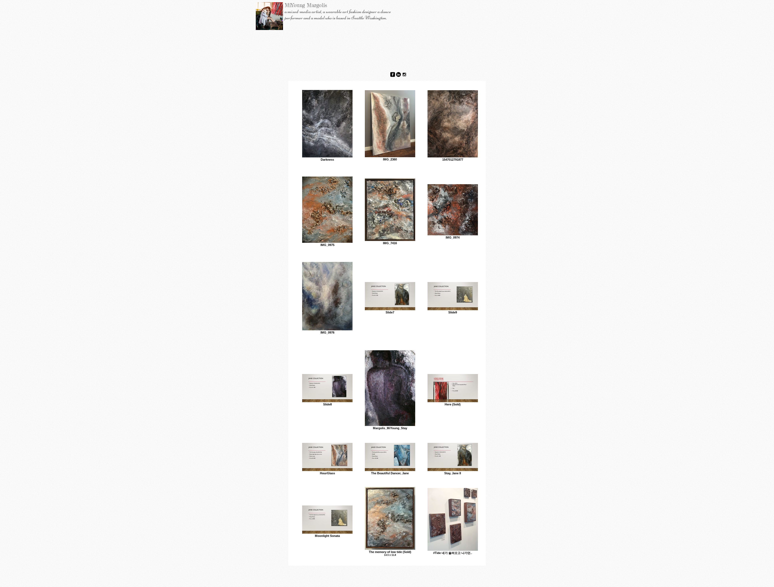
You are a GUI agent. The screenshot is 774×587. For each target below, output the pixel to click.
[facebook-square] (392, 74)
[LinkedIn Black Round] (398, 74)
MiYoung (295, 5)
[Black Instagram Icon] (404, 74)
